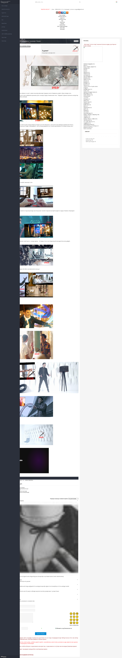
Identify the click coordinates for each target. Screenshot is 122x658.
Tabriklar (85, 116)
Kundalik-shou (87, 89)
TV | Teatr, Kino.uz (88, 121)
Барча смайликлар (74, 625)
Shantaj (85, 110)
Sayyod (4, 2)
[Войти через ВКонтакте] (109, 2)
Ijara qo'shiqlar (87, 76)
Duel (85, 71)
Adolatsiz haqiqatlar (88, 64)
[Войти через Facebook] (112, 2)
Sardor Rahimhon (29, 480)
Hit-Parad (86, 75)
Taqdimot (86, 117)
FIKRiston (86, 73)
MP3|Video (76, 41)
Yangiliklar (86, 123)
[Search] (80, 2)
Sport (85, 109)
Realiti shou (86, 104)
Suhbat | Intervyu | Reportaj (90, 114)
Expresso (86, 72)
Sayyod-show (87, 107)
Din (84, 69)
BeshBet (85, 68)
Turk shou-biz (87, 120)
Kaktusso (86, 85)
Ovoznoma (86, 96)
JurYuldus (86, 83)
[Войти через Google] (117, 2)
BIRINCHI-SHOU (87, 127)
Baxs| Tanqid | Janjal (88, 66)
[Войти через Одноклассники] (119, 2)
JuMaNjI (85, 82)
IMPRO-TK (86, 79)
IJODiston (86, 78)
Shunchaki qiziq (87, 113)
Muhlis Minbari (87, 95)
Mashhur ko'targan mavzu (89, 92)
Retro (85, 106)
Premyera (86, 99)
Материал (20, 500)
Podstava (86, 103)
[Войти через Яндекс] (114, 2)
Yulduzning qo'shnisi (88, 124)
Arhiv (85, 65)
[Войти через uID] (107, 2)
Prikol (85, 100)
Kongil (85, 88)
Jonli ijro (85, 80)
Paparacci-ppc (87, 102)
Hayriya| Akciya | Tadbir (89, 118)
